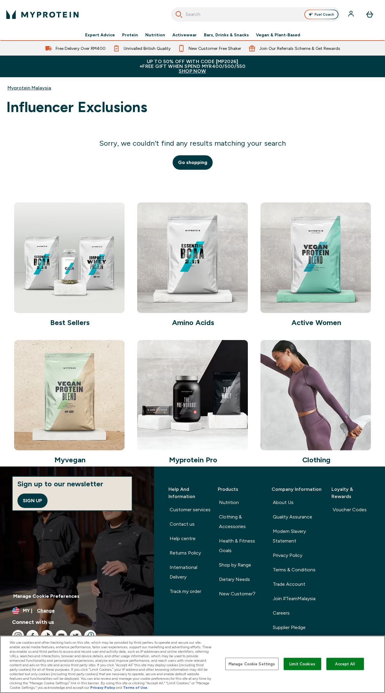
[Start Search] (179, 14)
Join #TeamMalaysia (294, 598)
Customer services (190, 509)
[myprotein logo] (42, 14)
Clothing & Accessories (232, 521)
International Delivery (183, 572)
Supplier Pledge (289, 627)
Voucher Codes (350, 509)
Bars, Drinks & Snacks (226, 35)
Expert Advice (100, 35)
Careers (281, 612)
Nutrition (155, 35)
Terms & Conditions (294, 569)
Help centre (183, 538)
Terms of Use (135, 687)
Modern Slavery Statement (289, 536)
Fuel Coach (324, 14)
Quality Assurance (292, 516)
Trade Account (289, 584)
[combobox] (255, 14)
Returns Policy (185, 552)
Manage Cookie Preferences (46, 596)
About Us (283, 502)
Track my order (185, 591)
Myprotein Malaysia (29, 87)
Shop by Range (235, 564)
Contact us (182, 524)
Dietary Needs (234, 579)
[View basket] (370, 14)
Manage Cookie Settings (252, 663)
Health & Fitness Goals (237, 545)
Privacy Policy (287, 555)
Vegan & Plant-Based (278, 35)
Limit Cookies (302, 663)
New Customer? (237, 593)
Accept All (345, 663)
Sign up (32, 500)
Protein (130, 35)
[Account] (352, 14)
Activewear (184, 35)
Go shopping (192, 162)
